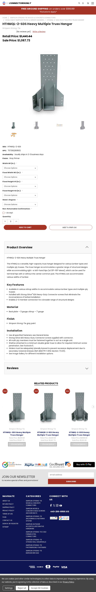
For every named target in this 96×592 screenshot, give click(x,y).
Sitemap (5, 527)
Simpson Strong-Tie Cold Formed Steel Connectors (36, 534)
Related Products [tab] (46, 383)
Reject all (22, 588)
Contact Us (7, 520)
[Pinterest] (21, 234)
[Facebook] (4, 234)
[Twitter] (17, 234)
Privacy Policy (8, 510)
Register (14, 524)
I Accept (9, 212)
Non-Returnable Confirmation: (17, 209)
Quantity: (6, 216)
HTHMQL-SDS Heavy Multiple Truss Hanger (17, 433)
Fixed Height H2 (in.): (12, 191)
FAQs (4, 517)
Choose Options (17, 444)
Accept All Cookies (39, 588)
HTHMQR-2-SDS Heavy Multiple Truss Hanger (48, 433)
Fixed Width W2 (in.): (12, 172)
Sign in (5, 524)
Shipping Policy (8, 507)
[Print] (13, 234)
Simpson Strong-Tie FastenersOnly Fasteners (36, 546)
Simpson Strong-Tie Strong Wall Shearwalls (36, 541)
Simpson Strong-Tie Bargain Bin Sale (34, 552)
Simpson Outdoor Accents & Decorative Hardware (35, 526)
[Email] (8, 234)
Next (93, 406)
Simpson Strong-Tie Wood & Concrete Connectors (34, 503)
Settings (9, 588)
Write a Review (39, 31)
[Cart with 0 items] (88, 3)
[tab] (48, 247)
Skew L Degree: (10, 200)
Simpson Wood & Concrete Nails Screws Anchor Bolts (35, 510)
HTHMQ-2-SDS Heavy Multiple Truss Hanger (79, 433)
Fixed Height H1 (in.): (12, 181)
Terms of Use (7, 514)
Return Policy (8, 504)
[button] (64, 518)
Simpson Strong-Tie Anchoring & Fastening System (35, 518)
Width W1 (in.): (9, 163)
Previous (2, 406)
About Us (6, 501)
